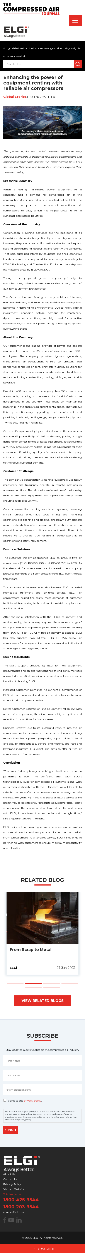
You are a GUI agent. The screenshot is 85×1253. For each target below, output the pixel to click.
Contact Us (10, 1179)
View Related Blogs (43, 1001)
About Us (9, 1174)
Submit (11, 1130)
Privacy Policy (12, 1184)
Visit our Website (13, 1189)
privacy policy (32, 1100)
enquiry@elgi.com (14, 1212)
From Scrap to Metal (30, 949)
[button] (15, 983)
